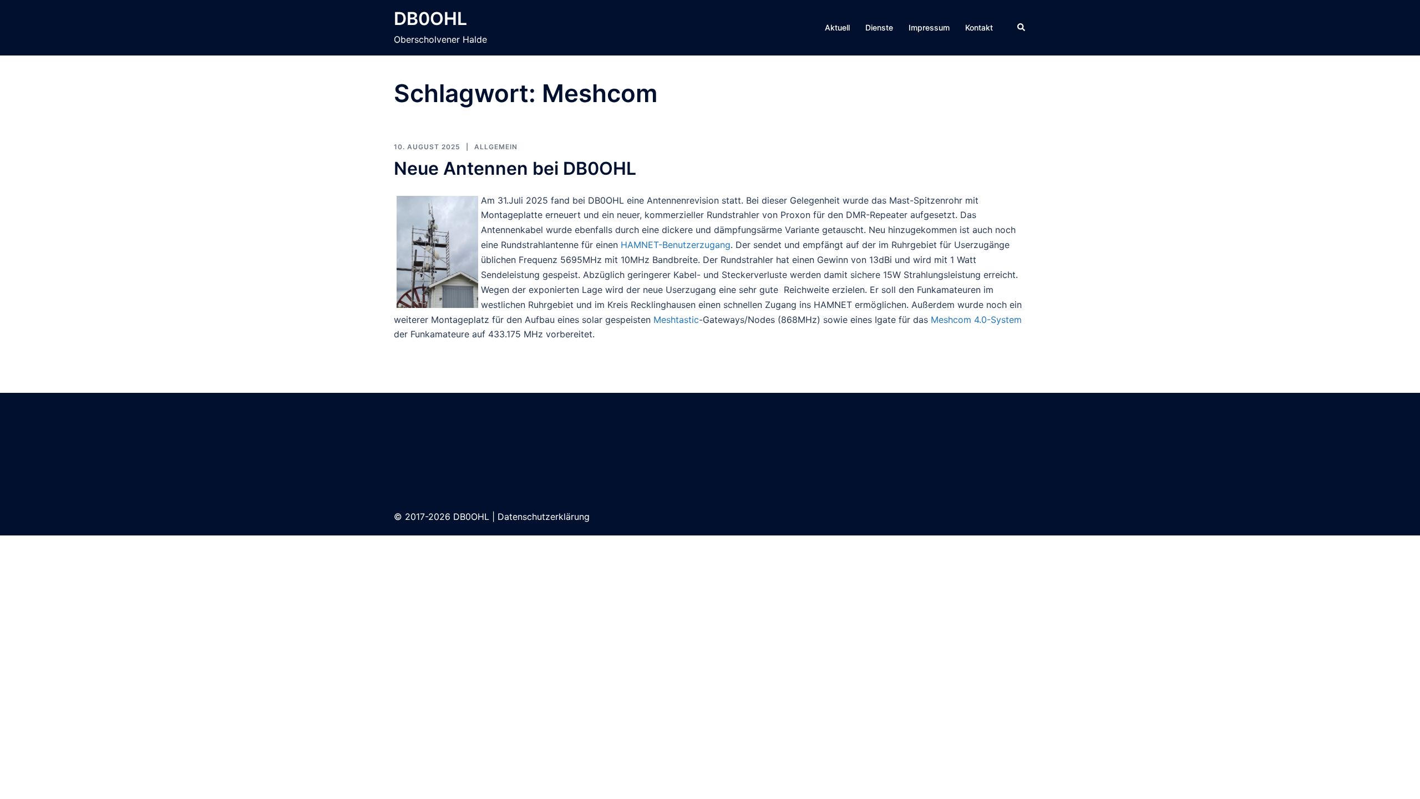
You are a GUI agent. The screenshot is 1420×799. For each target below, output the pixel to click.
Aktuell (837, 27)
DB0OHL (430, 18)
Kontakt (979, 27)
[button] (1021, 27)
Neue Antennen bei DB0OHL (515, 168)
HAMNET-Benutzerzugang (676, 244)
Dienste (879, 27)
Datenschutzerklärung (544, 516)
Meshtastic (676, 319)
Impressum (929, 27)
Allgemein (496, 147)
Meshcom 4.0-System (976, 319)
